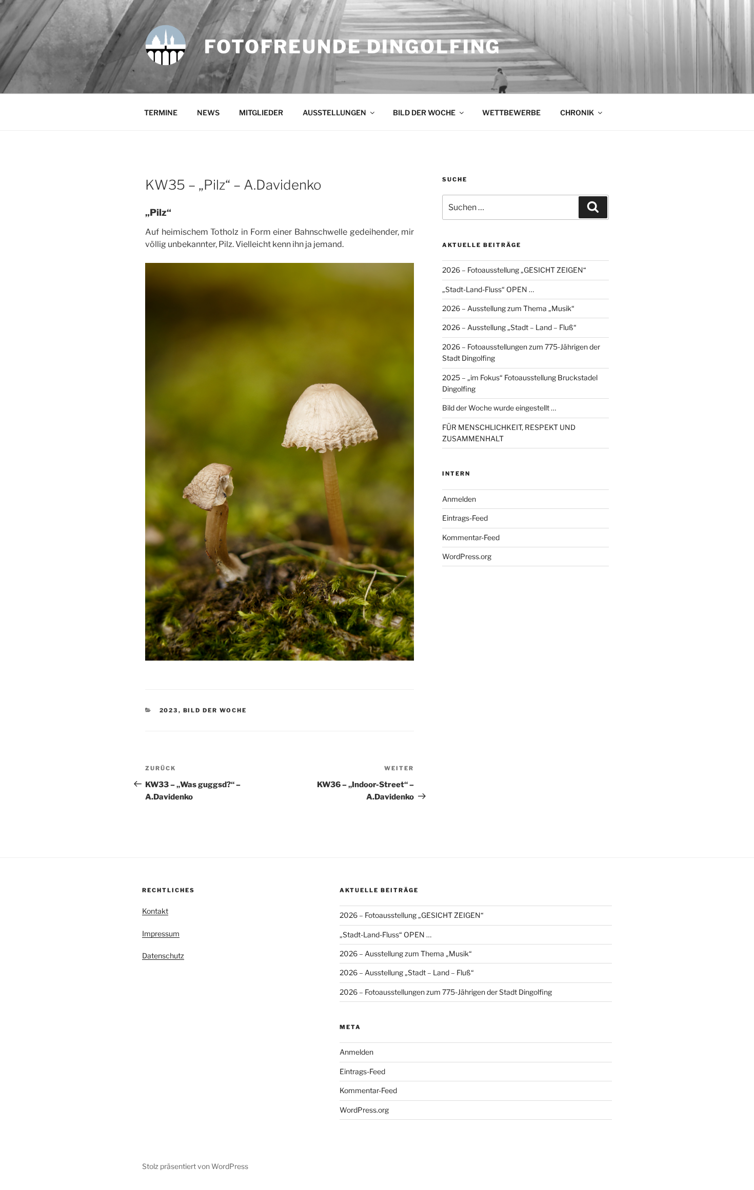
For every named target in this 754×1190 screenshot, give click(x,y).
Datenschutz (163, 955)
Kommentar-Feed (471, 537)
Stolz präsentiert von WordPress (195, 1166)
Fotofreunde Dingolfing (352, 46)
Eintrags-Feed (465, 518)
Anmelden (459, 499)
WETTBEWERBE (511, 112)
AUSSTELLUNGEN (334, 112)
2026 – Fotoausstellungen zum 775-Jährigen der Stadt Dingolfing (446, 992)
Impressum (161, 933)
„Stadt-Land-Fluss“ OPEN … (488, 289)
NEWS (208, 112)
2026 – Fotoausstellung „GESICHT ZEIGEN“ (514, 269)
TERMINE (160, 112)
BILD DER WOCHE (424, 112)
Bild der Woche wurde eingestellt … (499, 407)
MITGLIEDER (261, 112)
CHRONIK (577, 112)
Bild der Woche (215, 710)
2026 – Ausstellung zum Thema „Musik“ (508, 308)
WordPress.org (466, 556)
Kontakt (155, 911)
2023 (169, 710)
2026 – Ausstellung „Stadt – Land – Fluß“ (509, 327)
